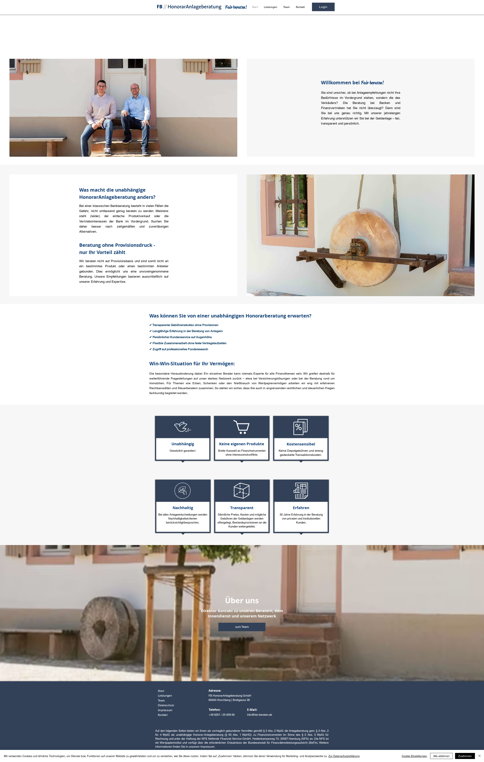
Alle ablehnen (441, 756)
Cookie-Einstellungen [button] (414, 756)
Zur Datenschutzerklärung (344, 756)
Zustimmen (465, 756)
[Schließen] (479, 756)
